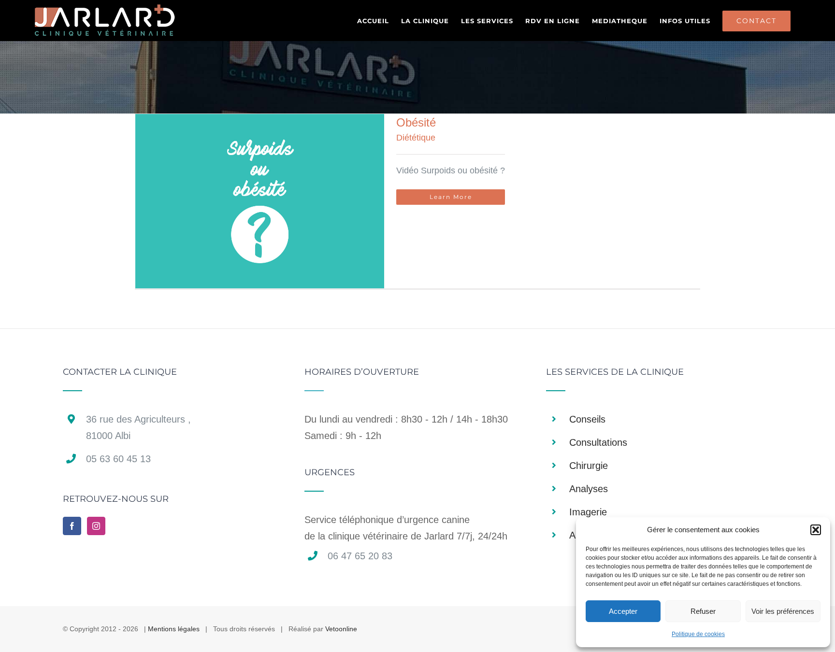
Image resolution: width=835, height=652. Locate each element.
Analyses (588, 488)
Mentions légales (174, 629)
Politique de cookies (698, 634)
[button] (816, 530)
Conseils (587, 419)
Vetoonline (341, 629)
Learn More (451, 196)
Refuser (703, 611)
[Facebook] (72, 526)
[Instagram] (96, 526)
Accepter (623, 611)
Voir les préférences (782, 611)
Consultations (598, 442)
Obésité (416, 122)
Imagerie (588, 512)
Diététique (415, 137)
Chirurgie (588, 465)
